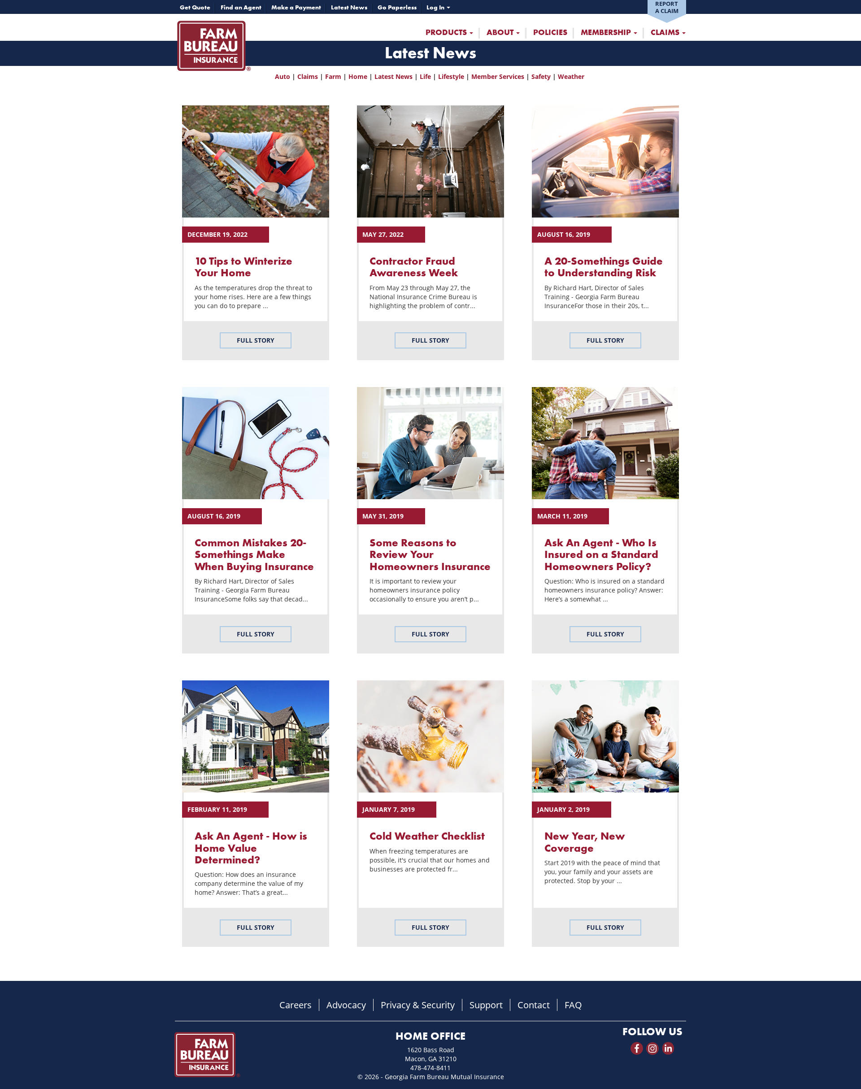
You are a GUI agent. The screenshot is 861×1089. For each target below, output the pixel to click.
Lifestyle (451, 76)
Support (486, 1005)
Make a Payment (296, 7)
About (501, 32)
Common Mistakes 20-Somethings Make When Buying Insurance (254, 554)
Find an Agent (241, 7)
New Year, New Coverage (584, 841)
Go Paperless (397, 7)
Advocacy (346, 1005)
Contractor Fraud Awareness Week (414, 266)
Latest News (349, 7)
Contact (533, 1005)
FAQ (573, 1005)
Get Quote (195, 7)
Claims (666, 32)
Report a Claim (666, 7)
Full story (255, 340)
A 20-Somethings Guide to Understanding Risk (603, 266)
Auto (282, 76)
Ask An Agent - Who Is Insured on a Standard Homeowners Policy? (601, 554)
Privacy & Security (418, 1005)
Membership (607, 32)
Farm (333, 76)
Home (357, 76)
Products (447, 32)
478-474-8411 (430, 1067)
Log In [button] (436, 7)
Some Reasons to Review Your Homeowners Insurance (430, 554)
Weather (571, 76)
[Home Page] (213, 45)
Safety (541, 76)
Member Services (497, 76)
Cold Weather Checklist (427, 836)
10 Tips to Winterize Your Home (243, 266)
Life (425, 76)
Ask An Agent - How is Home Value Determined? (251, 848)
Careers (295, 1005)
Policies (550, 32)
